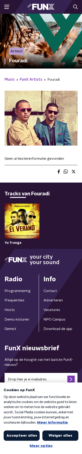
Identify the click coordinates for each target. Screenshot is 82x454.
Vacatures (52, 310)
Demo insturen (17, 319)
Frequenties (14, 300)
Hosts (10, 310)
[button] (6, 7)
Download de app (58, 329)
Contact (50, 291)
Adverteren (53, 300)
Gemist (10, 329)
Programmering (18, 291)
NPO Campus (54, 319)
